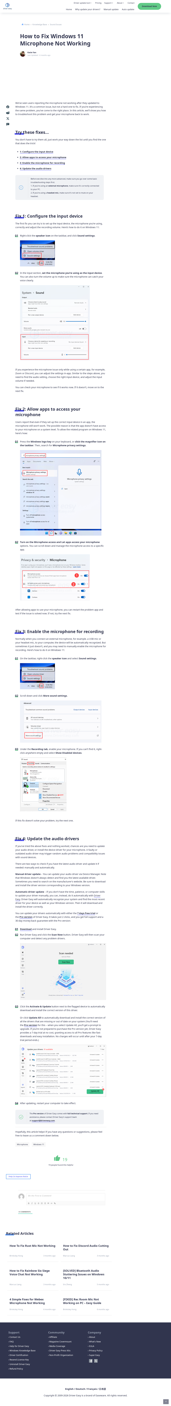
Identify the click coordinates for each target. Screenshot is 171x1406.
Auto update (128, 9)
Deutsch (80, 1388)
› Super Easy (94, 1355)
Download (26, 929)
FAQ (12, 1341)
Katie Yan (31, 52)
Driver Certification (19, 1355)
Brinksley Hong (16, 1255)
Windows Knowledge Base (22, 1350)
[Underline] (35, 1203)
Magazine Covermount (60, 1341)
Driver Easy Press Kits (59, 1350)
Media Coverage (57, 1346)
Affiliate (53, 1337)
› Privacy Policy (95, 1350)
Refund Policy (16, 1368)
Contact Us (15, 1337)
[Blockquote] (48, 1203)
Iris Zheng (67, 1284)
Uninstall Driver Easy (20, 1364)
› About (91, 1337)
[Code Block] (51, 1203)
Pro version (30, 1025)
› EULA (91, 1346)
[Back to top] (166, 1401)
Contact (131, 3)
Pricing (98, 3)
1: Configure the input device (36, 151)
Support (108, 3)
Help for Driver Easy (19, 1346)
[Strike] (38, 1203)
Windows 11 (38, 1144)
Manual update (111, 9)
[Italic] (32, 1203)
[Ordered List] (41, 1203)
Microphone (22, 1144)
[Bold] (28, 1203)
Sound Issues (56, 24)
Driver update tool (82, 3)
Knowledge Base (39, 24)
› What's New (94, 1341)
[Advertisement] (85, 75)
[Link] (54, 1203)
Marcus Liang (69, 1255)
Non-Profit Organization (61, 1355)
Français (92, 1388)
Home (69, 9)
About (119, 3)
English (69, 1388)
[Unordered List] (45, 1203)
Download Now (149, 6)
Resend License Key (19, 1359)
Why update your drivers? (87, 9)
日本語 (102, 1388)
